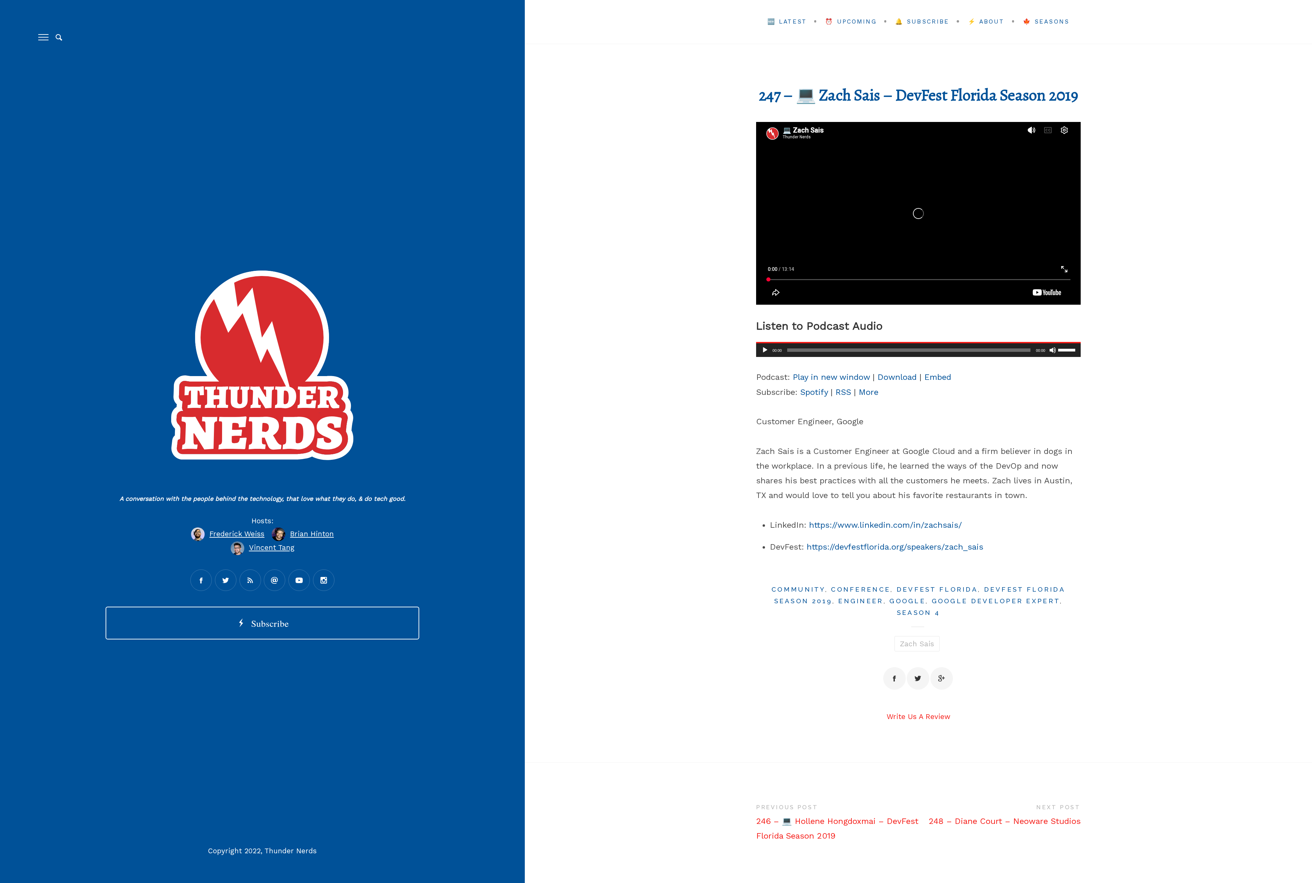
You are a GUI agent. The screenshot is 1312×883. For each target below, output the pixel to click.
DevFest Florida (937, 589)
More (868, 392)
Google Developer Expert (996, 601)
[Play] (765, 350)
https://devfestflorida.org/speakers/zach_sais (895, 547)
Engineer (860, 601)
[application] (918, 350)
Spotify (814, 392)
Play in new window (831, 377)
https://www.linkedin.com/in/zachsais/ (885, 525)
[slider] (1067, 349)
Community (798, 589)
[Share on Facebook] (894, 678)
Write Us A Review (919, 716)
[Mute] (1052, 350)
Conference (860, 589)
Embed (937, 377)
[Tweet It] (918, 678)
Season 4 (918, 612)
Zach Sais (917, 643)
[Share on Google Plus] (941, 678)
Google (907, 601)
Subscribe (267, 623)
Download (897, 377)
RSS (843, 392)
